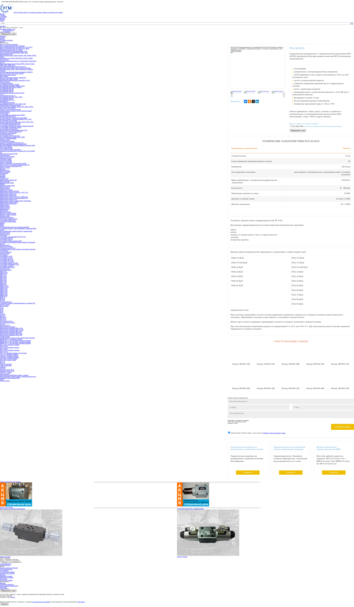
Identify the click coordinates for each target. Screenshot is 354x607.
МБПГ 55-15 (3, 288)
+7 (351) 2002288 (5, 32)
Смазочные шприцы (6, 160)
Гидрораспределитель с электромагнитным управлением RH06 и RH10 (18, 229)
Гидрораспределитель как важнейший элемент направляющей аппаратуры (289, 448)
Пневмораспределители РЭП (8, 195)
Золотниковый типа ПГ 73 (7, 95)
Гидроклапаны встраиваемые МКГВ (10, 127)
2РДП (1, 310)
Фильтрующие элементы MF (8, 180)
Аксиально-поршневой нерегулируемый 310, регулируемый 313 (17, 151)
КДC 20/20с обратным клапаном (9, 347)
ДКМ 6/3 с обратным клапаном (9, 356)
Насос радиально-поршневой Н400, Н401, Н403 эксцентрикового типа (14, 53)
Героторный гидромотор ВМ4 (8, 153)
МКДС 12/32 (4, 346)
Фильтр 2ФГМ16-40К (241, 388)
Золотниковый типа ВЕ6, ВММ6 (9, 84)
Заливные (3, 176)
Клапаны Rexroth (5, 232)
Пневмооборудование (6, 576)
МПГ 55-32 (3, 281)
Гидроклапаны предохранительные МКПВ (12, 115)
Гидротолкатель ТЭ (5, 252)
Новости (2, 19)
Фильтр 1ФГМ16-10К (241, 364)
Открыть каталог (5, 81)
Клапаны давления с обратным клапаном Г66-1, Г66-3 (16, 119)
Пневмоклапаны (4, 205)
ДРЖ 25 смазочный (5, 365)
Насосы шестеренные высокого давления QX (13, 77)
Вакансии (2, 583)
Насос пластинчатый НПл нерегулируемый (12, 46)
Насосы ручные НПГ (6, 162)
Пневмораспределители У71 (8, 194)
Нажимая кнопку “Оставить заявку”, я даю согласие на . (258, 433)
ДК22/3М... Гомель (5, 372)
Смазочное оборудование (7, 573)
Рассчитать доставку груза (7, 29)
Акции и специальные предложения (10, 481)
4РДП (1, 313)
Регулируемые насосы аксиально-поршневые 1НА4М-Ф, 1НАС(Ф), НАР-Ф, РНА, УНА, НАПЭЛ (16, 72)
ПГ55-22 (2, 297)
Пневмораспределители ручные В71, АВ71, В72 (14, 192)
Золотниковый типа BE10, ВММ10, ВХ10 (12, 86)
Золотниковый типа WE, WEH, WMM (11, 97)
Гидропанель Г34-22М (6, 266)
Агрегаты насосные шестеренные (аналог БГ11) (13, 51)
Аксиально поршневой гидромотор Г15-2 (12, 142)
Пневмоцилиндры (5, 207)
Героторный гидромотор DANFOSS (10, 149)
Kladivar (2, 223)
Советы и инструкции (6, 507)
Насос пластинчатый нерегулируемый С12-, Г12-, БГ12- (16, 47)
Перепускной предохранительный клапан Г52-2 (13, 130)
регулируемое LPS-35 (6, 321)
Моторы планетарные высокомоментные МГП (13, 144)
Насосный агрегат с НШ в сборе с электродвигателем (15, 68)
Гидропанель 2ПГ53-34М (7, 267)
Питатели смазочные (6, 158)
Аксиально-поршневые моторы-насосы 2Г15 (13, 66)
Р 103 (1, 94)
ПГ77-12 (2, 361)
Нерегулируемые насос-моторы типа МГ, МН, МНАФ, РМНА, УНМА (18, 56)
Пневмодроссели (5, 206)
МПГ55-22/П (4, 272)
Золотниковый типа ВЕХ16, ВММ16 (10, 87)
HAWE (2, 224)
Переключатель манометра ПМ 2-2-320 (11, 331)
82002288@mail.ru (5, 565)
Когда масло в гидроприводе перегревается (12, 508)
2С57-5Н (2, 324)
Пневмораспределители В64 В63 (9, 191)
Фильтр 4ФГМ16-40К (315, 388)
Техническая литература (7, 584)
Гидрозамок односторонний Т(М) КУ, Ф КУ (13, 236)
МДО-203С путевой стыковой (8, 358)
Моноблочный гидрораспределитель (10, 105)
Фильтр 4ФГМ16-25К (290, 388)
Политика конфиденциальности (9, 586)
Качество (2, 18)
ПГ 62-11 (2, 315)
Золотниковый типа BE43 (7, 102)
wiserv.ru (12, 597)
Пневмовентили (4, 209)
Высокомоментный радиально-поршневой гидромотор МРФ (17, 145)
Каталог (2, 14)
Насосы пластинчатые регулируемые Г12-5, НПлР (14, 48)
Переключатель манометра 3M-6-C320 (11, 335)
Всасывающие (4, 173)
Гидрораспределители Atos (7, 220)
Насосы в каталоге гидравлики (9, 568)
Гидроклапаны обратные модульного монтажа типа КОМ (16, 126)
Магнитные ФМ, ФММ (7, 183)
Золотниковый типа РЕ (6, 91)
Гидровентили (4, 250)
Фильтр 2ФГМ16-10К (315, 364)
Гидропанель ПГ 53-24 (6, 259)
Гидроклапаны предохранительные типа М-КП (13, 117)
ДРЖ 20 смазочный (5, 364)
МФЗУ (2, 379)
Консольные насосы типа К (8, 75)
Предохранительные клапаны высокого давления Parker (16, 231)
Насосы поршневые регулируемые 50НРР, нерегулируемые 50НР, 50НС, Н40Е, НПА (17, 64)
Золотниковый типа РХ (6, 98)
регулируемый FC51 (6, 302)
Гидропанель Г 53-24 (6, 256)
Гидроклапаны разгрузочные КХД (10, 135)
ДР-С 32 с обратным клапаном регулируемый (13, 353)
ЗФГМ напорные (5, 181)
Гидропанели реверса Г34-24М (9, 263)
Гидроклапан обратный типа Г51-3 (10, 124)
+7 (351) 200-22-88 (296, 126)
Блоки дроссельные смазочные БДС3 (11, 166)
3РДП (1, 311)
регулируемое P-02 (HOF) (7, 322)
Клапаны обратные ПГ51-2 (8, 116)
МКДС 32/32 (4, 351)
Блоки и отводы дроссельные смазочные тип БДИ (14, 165)
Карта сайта (3, 587)
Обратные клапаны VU (6, 134)
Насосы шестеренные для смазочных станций (13, 163)
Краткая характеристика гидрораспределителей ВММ (328, 448)
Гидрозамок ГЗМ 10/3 (6, 238)
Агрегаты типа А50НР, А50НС (9, 79)
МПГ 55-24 (3, 278)
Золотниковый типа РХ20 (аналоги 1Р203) (12, 93)
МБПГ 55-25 (3, 292)
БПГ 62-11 (3, 317)
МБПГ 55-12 (3, 285)
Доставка (2, 15)
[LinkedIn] (257, 101)
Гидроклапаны (4, 570)
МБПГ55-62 (3, 296)
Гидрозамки (3, 579)
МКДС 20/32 (4, 349)
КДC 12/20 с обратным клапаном (9, 344)
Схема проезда (4, 588)
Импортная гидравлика (6, 577)
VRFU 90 (3, 367)
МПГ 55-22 (3, 277)
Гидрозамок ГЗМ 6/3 (6, 239)
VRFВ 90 (3, 368)
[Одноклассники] (249, 101)
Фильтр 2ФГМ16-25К (340, 364)
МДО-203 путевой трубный (8, 360)
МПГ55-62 (3, 284)
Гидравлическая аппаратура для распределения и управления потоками (247, 448)
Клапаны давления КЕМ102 (8, 138)
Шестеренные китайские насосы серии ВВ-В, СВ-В (15, 80)
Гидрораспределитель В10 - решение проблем (190, 508)
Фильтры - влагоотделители (8, 213)
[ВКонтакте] (245, 101)
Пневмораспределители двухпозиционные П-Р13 (14, 198)
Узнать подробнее (5, 556)
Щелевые (2, 177)
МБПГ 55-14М (4, 286)
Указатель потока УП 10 (7, 369)
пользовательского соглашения (41, 602)
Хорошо (4, 604)
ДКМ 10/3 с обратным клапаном (9, 357)
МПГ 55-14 (3, 274)
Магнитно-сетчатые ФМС (7, 185)
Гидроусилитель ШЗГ (6, 148)
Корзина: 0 (3, 36)
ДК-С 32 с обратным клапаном (9, 354)
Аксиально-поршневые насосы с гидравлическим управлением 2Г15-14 (18, 61)
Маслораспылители (5, 212)
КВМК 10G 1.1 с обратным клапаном (11, 339)
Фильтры (2, 574)
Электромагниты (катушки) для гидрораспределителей (16, 111)
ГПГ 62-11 (3, 318)
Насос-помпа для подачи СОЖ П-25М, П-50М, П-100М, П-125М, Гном (16, 58)
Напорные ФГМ (4, 170)
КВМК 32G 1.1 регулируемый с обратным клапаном (15, 343)
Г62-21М (2, 314)
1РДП (1, 308)
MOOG (2, 225)
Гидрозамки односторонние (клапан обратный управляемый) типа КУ (17, 242)
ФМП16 (2, 184)
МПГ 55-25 (3, 279)
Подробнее (247, 472)
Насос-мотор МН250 (6, 147)
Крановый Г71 (4, 101)
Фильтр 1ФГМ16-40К (290, 364)
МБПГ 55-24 (3, 290)
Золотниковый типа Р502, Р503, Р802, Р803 (13, 104)
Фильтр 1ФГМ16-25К (266, 364)
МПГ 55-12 (3, 271)
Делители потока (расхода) (7, 248)
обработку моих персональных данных (274, 433)
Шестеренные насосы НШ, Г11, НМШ (11, 50)
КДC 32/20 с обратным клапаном (9, 350)
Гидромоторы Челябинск (7, 572)
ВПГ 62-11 (3, 320)
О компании (3, 16)
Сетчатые (2, 174)
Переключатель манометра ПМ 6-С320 (11, 333)
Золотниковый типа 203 (7, 88)
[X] (253, 101)
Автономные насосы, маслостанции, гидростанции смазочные (17, 249)
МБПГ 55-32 (3, 293)
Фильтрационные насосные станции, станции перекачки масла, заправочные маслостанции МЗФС (18, 377)
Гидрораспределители (6, 569)
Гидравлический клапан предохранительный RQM (14, 227)
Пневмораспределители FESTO (9, 202)
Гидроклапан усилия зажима (8, 133)
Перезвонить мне (8, 34)
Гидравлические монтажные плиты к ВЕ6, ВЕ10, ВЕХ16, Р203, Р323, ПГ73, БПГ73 (17, 107)
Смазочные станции (5, 159)
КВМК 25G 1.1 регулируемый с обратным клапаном (15, 342)
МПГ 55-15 (3, 275)
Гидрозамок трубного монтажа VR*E (11, 241)
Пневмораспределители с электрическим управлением (15, 201)
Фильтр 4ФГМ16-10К (266, 388)
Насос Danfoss (4, 76)
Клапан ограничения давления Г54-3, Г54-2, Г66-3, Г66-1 (17, 122)
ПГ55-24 (2, 299)
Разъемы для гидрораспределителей (10, 109)
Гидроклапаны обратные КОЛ (9, 129)
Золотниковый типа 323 (7, 90)
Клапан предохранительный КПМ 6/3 (11, 131)
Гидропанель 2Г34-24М (7, 261)
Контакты (3, 26)
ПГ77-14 (2, 362)
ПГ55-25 (2, 300)
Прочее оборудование (6, 580)
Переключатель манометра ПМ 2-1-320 (11, 328)
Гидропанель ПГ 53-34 (6, 260)
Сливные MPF (4, 178)
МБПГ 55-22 (3, 289)
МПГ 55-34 (3, 282)
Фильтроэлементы (5, 171)
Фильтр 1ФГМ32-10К (340, 388)
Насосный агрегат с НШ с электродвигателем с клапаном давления (16, 70)
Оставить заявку (342, 427)
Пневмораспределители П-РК (8, 199)
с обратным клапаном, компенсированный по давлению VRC (17, 303)
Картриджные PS (5, 187)
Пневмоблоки (4, 210)
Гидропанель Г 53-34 (6, 257)
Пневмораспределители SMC (8, 203)
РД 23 (1, 307)
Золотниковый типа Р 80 (7, 99)
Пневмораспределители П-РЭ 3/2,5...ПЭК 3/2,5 (14, 196)
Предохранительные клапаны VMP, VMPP (12, 137)
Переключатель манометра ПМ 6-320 (10, 332)
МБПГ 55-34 (3, 295)
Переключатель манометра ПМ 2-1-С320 (12, 329)
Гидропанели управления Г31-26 (9, 264)
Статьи (2, 20)
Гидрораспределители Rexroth (8, 218)
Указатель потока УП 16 (7, 371)
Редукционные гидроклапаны (8, 120)
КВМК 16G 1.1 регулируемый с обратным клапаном (15, 340)
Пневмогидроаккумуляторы (8, 214)
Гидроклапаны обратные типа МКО (10, 123)
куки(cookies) (81, 602)
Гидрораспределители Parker (8, 221)
